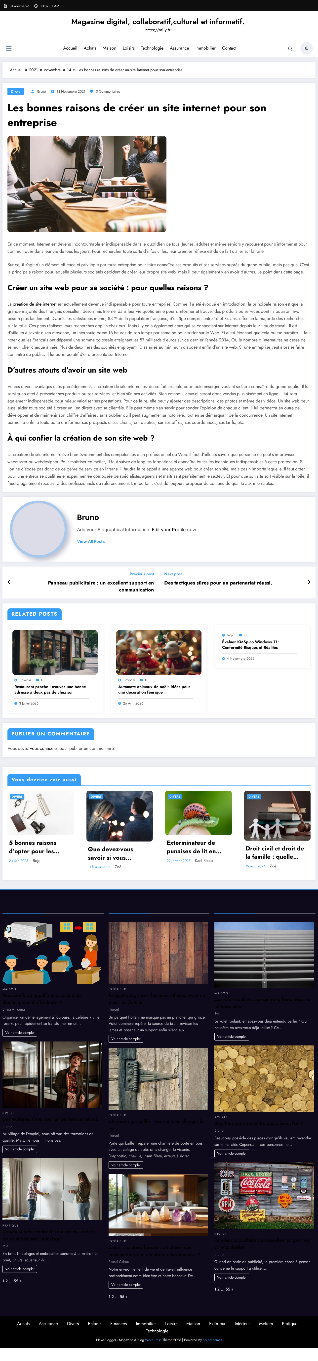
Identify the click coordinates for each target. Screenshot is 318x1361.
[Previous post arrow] (9, 582)
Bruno (41, 91)
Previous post (142, 574)
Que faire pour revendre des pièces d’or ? (258, 1122)
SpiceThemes (212, 1338)
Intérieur (117, 988)
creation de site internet (34, 304)
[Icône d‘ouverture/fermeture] (8, 49)
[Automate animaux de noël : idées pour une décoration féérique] (158, 652)
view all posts (91, 541)
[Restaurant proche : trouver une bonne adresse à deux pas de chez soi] (55, 652)
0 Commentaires (108, 91)
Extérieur (217, 1323)
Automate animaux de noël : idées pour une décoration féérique (154, 689)
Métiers (266, 1323)
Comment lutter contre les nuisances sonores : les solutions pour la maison (50, 1234)
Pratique (10, 1225)
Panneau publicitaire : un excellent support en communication (101, 586)
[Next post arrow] (309, 582)
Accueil (70, 48)
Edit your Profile (169, 529)
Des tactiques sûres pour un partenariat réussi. (218, 583)
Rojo (230, 635)
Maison (109, 48)
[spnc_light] (306, 48)
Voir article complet (19, 1031)
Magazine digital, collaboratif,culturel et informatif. (157, 21)
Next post (173, 574)
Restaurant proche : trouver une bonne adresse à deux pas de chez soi (50, 689)
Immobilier (206, 48)
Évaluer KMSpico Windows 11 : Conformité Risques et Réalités (250, 644)
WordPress (153, 1338)
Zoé (114, 866)
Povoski (25, 679)
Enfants (94, 1323)
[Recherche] (290, 49)
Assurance (179, 48)
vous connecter (44, 748)
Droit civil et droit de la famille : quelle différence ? (116, 852)
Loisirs (129, 48)
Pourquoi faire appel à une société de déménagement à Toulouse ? (41, 998)
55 (16, 1280)
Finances (118, 1323)
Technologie (152, 48)
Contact (229, 48)
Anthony (200, 866)
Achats (90, 48)
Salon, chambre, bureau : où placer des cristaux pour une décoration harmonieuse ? (154, 1250)
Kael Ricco (45, 860)
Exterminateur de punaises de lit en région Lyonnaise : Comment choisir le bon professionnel (35, 847)
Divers (15, 91)
